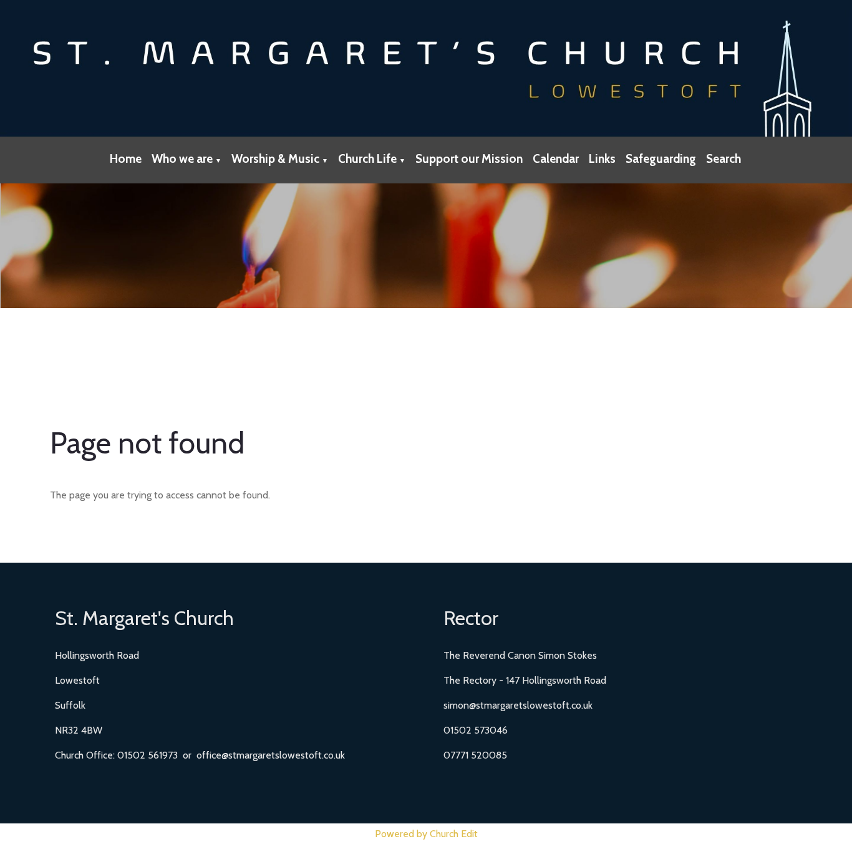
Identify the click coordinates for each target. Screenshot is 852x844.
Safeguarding (661, 159)
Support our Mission (469, 159)
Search (723, 159)
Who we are (182, 159)
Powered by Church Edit (426, 834)
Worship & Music (275, 159)
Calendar (556, 159)
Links (602, 159)
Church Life (367, 159)
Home (126, 159)
